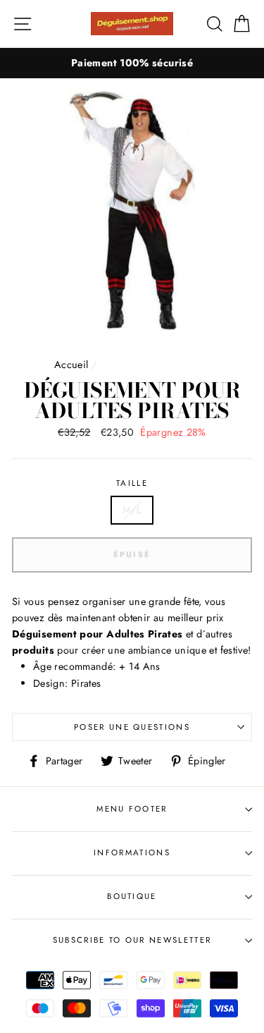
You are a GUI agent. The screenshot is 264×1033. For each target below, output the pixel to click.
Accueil (71, 364)
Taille (132, 483)
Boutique (132, 896)
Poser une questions (132, 727)
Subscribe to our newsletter (132, 940)
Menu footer (131, 808)
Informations (132, 852)
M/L (132, 510)
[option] (132, 63)
